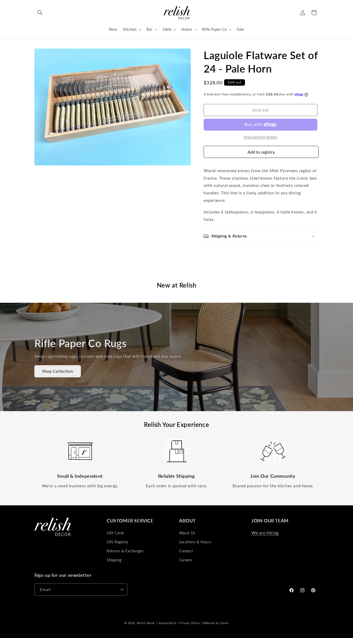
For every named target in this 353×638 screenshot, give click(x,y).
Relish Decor (146, 623)
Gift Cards (115, 533)
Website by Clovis (216, 623)
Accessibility (168, 623)
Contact (186, 551)
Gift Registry (117, 542)
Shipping (114, 560)
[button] (40, 12)
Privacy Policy (190, 623)
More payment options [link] (260, 137)
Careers (185, 560)
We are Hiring (265, 532)
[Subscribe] (121, 590)
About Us (187, 533)
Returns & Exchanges (125, 551)
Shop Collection (57, 371)
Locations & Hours (195, 542)
